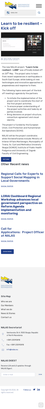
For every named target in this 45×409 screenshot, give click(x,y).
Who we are (6, 301)
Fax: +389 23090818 (15, 345)
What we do (6, 309)
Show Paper (7, 186)
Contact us (6, 317)
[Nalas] (17, 6)
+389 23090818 (13, 340)
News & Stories (8, 313)
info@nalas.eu (12, 350)
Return (6, 159)
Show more (7, 251)
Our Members (7, 305)
